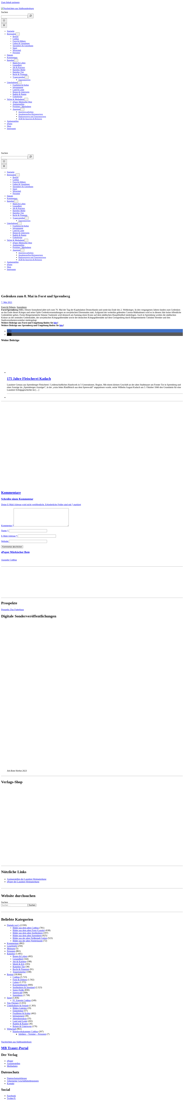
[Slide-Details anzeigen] (57, 768)
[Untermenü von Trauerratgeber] (27, 77)
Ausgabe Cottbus (9, 560)
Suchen (4, 12)
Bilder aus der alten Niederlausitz (28, 941)
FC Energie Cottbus (22, 1000)
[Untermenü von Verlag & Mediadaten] (26, 99)
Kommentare (11, 492)
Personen (11, 951)
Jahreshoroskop (20, 1018)
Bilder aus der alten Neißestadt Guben (30, 938)
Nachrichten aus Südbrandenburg (16, 1042)
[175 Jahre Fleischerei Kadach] (95, 359)
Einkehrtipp (18, 1011)
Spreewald (17, 992)
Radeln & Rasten (20, 1023)
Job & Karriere (19, 961)
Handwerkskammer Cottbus (25, 1031)
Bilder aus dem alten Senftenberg (28, 933)
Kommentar (7, 525)
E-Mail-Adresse (9, 536)
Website (4, 541)
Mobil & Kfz (18, 964)
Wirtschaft (11, 1029)
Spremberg (22, 307)
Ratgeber (11, 953)
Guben (16, 982)
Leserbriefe (12, 946)
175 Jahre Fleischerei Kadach (29, 378)
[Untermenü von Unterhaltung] (20, 82)
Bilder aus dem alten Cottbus (26, 928)
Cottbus (16, 977)
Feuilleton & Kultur (21, 1013)
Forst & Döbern (8, 307)
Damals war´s (13, 925)
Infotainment (18, 1016)
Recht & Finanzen (21, 969)
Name (4, 530)
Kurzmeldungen (20, 985)
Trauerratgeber (19, 972)
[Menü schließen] (4, 25)
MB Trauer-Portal (14, 1048)
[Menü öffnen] (4, 20)
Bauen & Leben (20, 956)
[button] (9, 331)
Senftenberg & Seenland (24, 987)
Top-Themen (13, 1003)
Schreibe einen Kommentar (17, 498)
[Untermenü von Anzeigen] (22, 109)
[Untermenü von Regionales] (18, 33)
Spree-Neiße (18, 990)
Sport (9, 998)
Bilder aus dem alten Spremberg (27, 935)
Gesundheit (18, 959)
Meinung (11, 948)
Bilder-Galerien (20, 1008)
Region (10, 974)
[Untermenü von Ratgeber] (16, 60)
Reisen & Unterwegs (22, 1026)
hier (55, 323)
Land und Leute (20, 1021)
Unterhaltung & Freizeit (17, 1005)
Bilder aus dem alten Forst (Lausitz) (29, 930)
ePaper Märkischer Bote (15, 552)
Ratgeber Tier (19, 966)
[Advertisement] (87, 444)
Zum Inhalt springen (10, 2)
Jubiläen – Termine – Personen (32, 1034)
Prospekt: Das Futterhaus (12, 609)
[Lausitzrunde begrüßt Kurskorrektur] (92, 444)
